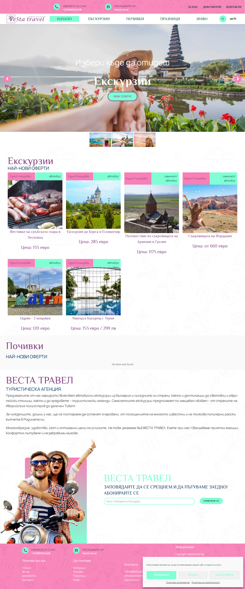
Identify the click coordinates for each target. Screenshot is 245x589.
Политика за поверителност (206, 582)
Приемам (161, 575)
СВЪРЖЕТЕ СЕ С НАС (75, 6)
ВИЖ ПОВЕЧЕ (122, 96)
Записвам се (211, 501)
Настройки (225, 575)
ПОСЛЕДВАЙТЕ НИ (124, 6)
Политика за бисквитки (178, 582)
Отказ (193, 575)
